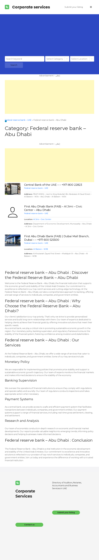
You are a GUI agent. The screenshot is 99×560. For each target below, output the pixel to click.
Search (14, 65)
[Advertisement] (49, 38)
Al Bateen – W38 (40, 249)
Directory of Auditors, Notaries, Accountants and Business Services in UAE (66, 485)
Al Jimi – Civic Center (42, 219)
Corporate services (31, 7)
